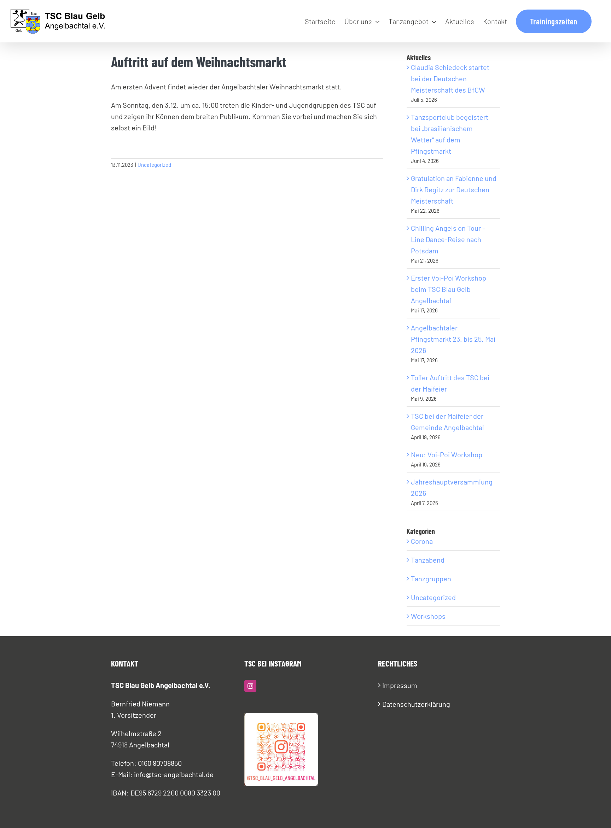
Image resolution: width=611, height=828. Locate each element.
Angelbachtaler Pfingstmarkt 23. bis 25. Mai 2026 (453, 338)
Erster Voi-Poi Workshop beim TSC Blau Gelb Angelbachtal (448, 289)
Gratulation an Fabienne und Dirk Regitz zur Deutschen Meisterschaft (453, 189)
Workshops (428, 616)
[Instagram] (250, 686)
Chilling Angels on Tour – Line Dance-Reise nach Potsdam (448, 239)
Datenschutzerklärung (416, 704)
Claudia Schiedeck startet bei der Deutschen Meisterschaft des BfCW (450, 78)
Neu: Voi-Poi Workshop (446, 454)
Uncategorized (154, 165)
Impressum (399, 685)
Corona (422, 541)
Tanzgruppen (431, 578)
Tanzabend (427, 560)
